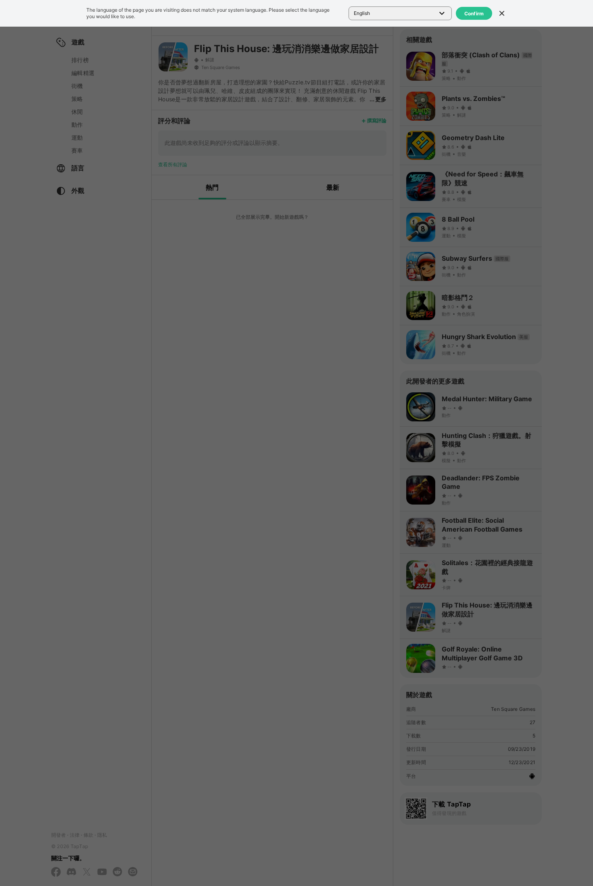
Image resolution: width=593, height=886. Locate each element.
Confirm (474, 13)
